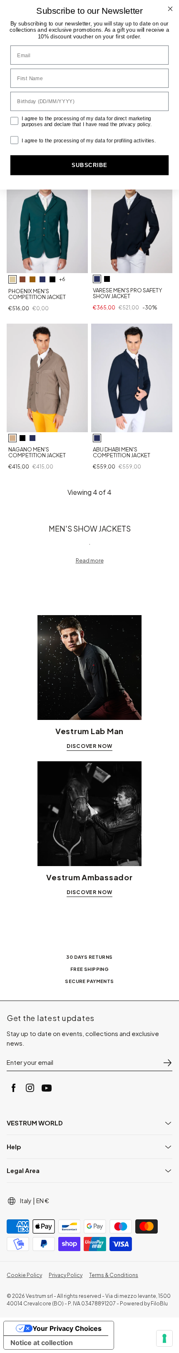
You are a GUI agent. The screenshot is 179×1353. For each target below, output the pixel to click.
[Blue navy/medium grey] (42, 279)
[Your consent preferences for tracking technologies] (164, 1338)
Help (14, 1146)
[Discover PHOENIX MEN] (47, 219)
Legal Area (23, 1170)
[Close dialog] (170, 9)
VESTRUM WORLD (35, 1123)
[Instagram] (30, 1088)
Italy (26, 1200)
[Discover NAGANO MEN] (47, 378)
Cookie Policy (24, 1275)
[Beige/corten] (12, 279)
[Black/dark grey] (52, 279)
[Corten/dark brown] (32, 279)
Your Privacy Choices (67, 1328)
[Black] (107, 279)
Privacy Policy (65, 1275)
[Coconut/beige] (22, 279)
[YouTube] (46, 1088)
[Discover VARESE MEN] (131, 219)
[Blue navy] (97, 279)
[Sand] (12, 438)
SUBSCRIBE (89, 165)
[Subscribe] (167, 1063)
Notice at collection (41, 1342)
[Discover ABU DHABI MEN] (131, 378)
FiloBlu (159, 1303)
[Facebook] (13, 1088)
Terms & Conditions (113, 1275)
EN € (42, 1200)
